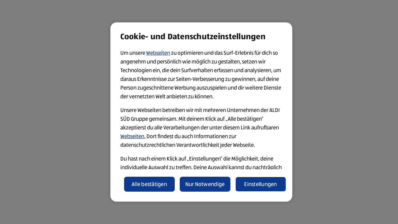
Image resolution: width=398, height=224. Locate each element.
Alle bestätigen (149, 184)
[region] (201, 112)
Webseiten (158, 53)
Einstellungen (260, 184)
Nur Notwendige (205, 184)
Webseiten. (133, 136)
